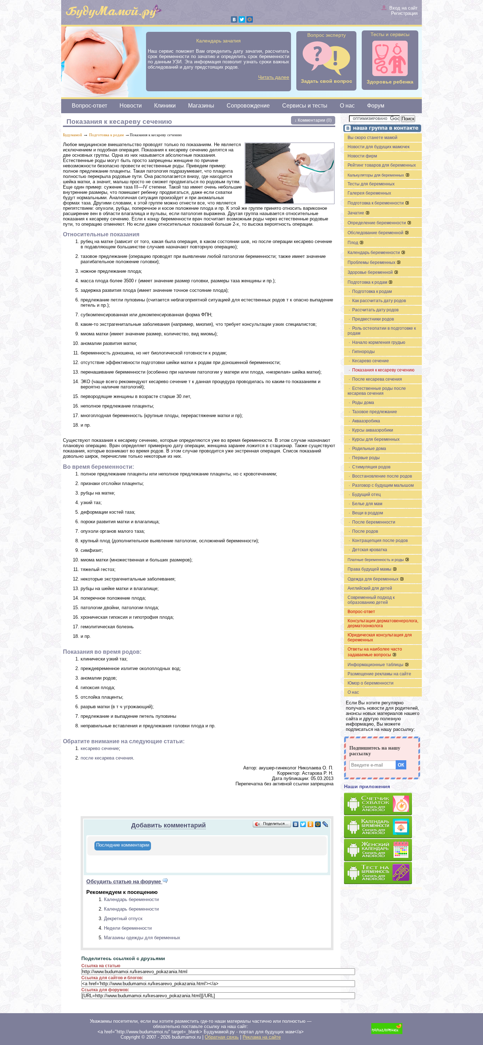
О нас (347, 106)
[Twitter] (242, 19)
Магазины (201, 106)
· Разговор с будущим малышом (381, 485)
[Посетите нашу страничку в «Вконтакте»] (381, 129)
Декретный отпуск (123, 918)
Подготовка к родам (106, 135)
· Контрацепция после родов (378, 540)
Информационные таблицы (376, 664)
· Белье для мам (365, 503)
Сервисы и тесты (304, 106)
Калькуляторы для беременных (376, 175)
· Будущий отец (364, 494)
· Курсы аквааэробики (370, 430)
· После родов (363, 531)
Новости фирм (362, 156)
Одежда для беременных (374, 579)
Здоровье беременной (371, 272)
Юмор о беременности (371, 683)
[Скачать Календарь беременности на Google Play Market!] (383, 827)
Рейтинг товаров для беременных (382, 165)
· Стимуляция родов (369, 466)
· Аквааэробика (364, 420)
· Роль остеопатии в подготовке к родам (382, 331)
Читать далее (273, 77)
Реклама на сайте (262, 1037)
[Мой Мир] (249, 19)
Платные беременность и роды (376, 560)
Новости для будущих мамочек (378, 146)
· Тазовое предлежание (372, 411)
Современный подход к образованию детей (371, 600)
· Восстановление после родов (380, 476)
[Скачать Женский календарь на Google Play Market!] (383, 850)
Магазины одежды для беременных (142, 937)
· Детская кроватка (367, 549)
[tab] (122, 845)
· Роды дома (361, 402)
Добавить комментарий (168, 825)
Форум (375, 106)
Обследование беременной (376, 232)
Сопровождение (248, 106)
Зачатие (356, 212)
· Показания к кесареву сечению (381, 370)
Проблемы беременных (372, 262)
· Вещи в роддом (365, 512)
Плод (353, 242)
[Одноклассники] (310, 824)
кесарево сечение (100, 748)
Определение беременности (377, 222)
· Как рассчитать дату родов (377, 300)
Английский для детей (370, 588)
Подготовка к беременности (376, 203)
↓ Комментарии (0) (313, 120)
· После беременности (371, 522)
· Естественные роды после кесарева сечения (377, 391)
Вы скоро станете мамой (372, 137)
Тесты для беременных (371, 183)
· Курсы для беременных (374, 439)
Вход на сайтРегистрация (403, 10)
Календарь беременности (131, 899)
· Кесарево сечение (368, 360)
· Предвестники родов (371, 319)
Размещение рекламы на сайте (379, 673)
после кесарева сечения (107, 758)
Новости (131, 106)
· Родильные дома (367, 448)
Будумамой (72, 135)
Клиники (165, 106)
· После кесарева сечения (375, 379)
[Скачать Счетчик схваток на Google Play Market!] (383, 804)
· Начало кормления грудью (376, 342)
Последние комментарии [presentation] (122, 845)
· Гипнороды (361, 351)
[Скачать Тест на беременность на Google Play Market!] (383, 873)
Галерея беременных (369, 193)
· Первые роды (364, 457)
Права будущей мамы (370, 569)
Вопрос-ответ (89, 106)
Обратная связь (222, 1037)
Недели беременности (128, 928)
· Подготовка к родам (370, 291)
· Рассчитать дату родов (373, 309)
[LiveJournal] (325, 824)
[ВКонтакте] (234, 19)
